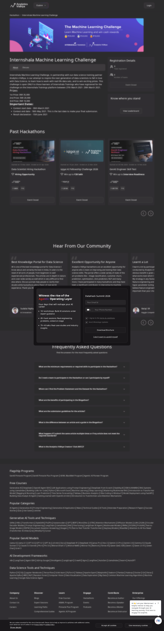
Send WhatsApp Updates (98, 322)
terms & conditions (107, 318)
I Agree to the (102, 318)
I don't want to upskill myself (105, 337)
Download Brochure (105, 330)
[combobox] (88, 310)
